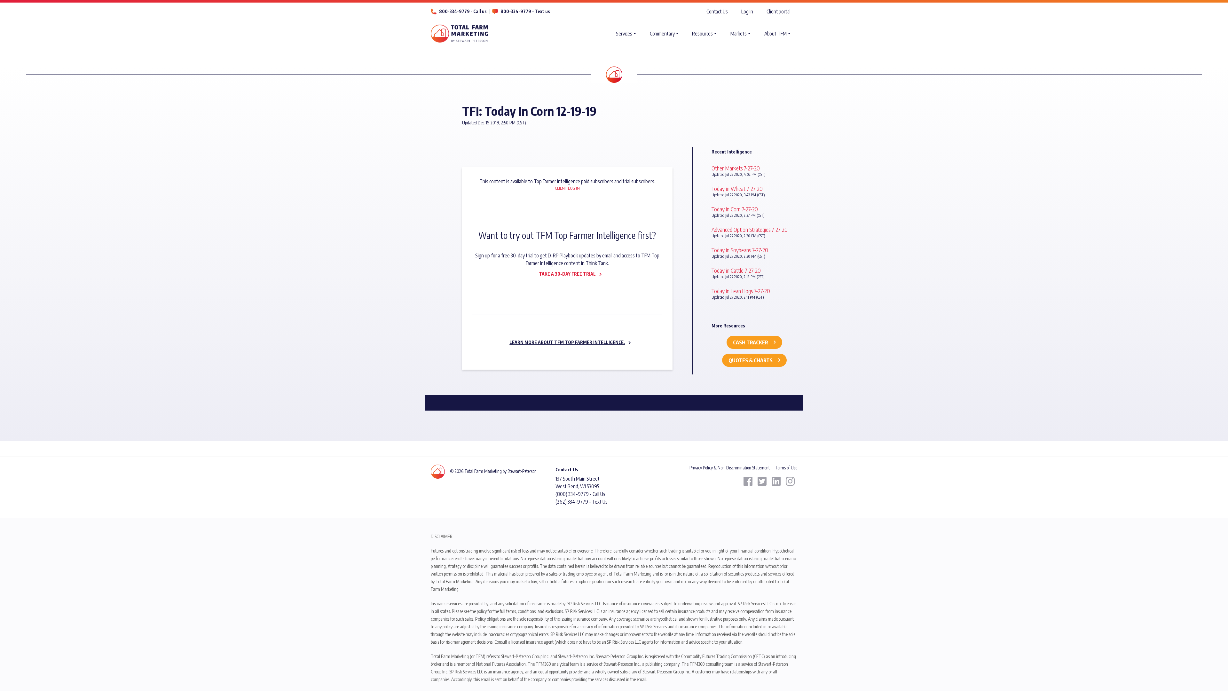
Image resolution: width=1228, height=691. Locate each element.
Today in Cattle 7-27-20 (736, 270)
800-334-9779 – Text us (525, 11)
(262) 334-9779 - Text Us (581, 502)
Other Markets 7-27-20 (736, 168)
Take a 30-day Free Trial (567, 274)
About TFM (775, 33)
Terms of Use (786, 467)
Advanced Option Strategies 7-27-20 (750, 229)
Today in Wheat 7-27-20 (737, 188)
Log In (747, 11)
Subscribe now (563, 287)
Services (624, 33)
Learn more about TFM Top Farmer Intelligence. (567, 342)
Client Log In (567, 188)
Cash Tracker (750, 342)
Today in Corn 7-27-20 (735, 209)
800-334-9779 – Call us (463, 11)
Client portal (779, 11)
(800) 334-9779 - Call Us (580, 494)
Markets (738, 33)
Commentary (662, 33)
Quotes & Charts (750, 360)
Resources (702, 33)
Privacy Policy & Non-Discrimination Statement (729, 467)
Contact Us (717, 11)
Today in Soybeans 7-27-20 (740, 250)
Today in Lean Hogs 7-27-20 (741, 290)
